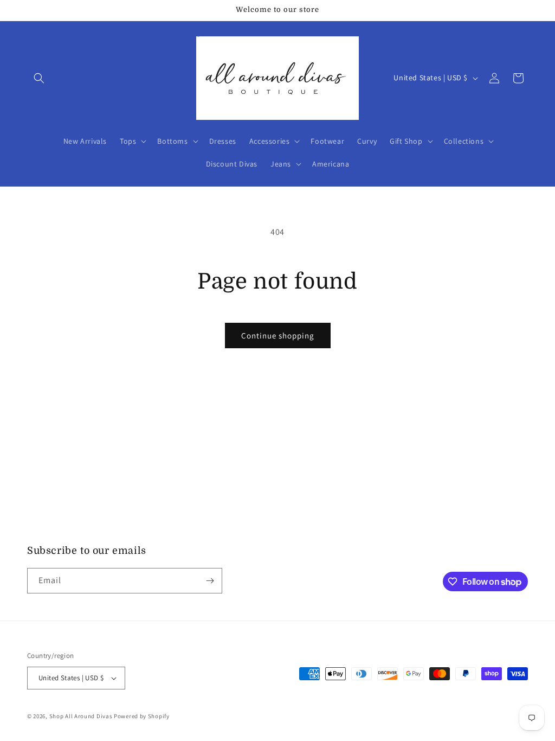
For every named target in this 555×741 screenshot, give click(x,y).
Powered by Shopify (142, 716)
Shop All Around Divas (81, 716)
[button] (39, 78)
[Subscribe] (210, 580)
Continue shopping (277, 335)
